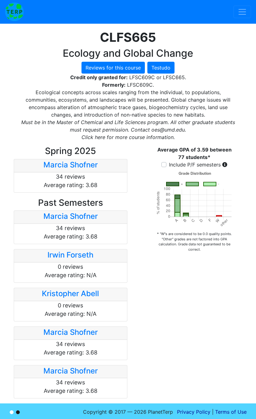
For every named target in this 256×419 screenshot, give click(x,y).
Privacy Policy (193, 412)
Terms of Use (231, 412)
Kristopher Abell (70, 293)
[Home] (14, 11)
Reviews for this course (113, 68)
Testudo (160, 68)
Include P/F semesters (195, 164)
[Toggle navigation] (242, 12)
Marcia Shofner (70, 164)
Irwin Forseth (70, 254)
